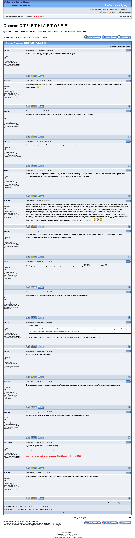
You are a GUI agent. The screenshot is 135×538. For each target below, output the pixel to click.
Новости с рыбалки (28, 31)
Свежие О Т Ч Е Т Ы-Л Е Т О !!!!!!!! (36, 26)
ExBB (70, 532)
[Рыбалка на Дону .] (17, 6)
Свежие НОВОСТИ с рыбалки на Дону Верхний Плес (56, 31)
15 (38, 37)
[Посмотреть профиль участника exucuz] (28, 166)
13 (34, 37)
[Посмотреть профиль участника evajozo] (28, 77)
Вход (21, 16)
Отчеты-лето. (81, 31)
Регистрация (28, 16)
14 (36, 37)
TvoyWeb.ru (73, 534)
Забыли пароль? (125, 16)
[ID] (128, 51)
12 (32, 37)
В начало (17, 37)
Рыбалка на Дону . (117, 5)
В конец (44, 37)
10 (27, 37)
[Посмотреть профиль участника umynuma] (28, 469)
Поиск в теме (112, 46)
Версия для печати (124, 46)
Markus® (76, 535)
